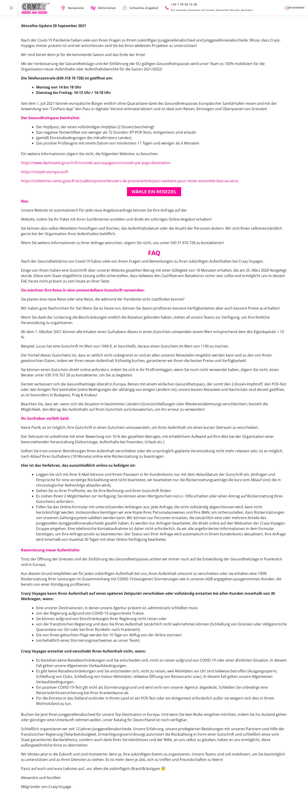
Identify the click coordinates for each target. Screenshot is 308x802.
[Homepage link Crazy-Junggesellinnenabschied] (35, 8)
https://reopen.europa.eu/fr (45, 171)
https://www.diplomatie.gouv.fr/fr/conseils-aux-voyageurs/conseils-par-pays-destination (95, 162)
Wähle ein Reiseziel (154, 192)
